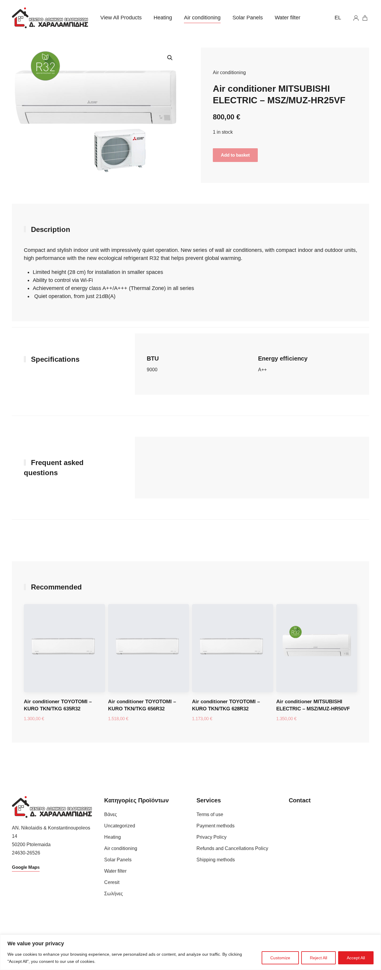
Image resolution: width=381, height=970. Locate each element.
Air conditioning (202, 18)
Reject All (318, 957)
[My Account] (356, 18)
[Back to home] (50, 18)
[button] (170, 57)
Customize (280, 957)
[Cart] (365, 18)
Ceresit (111, 882)
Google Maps (26, 867)
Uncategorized (119, 825)
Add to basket (235, 154)
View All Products (121, 18)
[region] (190, 952)
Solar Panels (247, 18)
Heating (163, 18)
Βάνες (110, 814)
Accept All (356, 957)
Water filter (287, 18)
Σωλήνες (113, 893)
